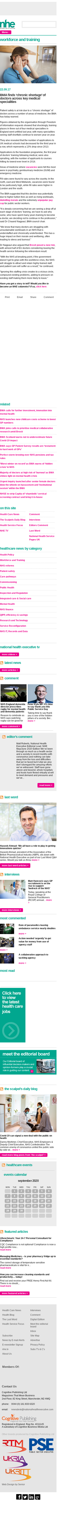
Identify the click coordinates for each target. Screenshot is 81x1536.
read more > (45, 785)
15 (14, 1201)
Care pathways (8, 576)
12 (42, 1196)
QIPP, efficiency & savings (14, 615)
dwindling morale (9, 200)
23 (21, 1205)
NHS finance (6, 609)
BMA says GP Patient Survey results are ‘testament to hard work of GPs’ (28, 448)
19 (42, 1201)
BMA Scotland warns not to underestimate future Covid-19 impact (26, 439)
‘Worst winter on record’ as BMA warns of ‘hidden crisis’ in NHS (26, 465)
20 (48, 1201)
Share (33, 297)
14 (7, 1201)
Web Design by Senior (13, 1484)
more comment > (11, 726)
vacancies (31, 167)
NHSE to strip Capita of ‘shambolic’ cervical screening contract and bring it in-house (23, 495)
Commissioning (8, 582)
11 (35, 1196)
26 (42, 1205)
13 (48, 1196)
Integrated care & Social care (15, 598)
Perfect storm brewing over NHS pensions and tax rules (27, 457)
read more (5, 1249)
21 (7, 1205)
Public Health (7, 587)
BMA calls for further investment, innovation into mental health (26, 412)
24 (28, 1205)
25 (35, 1205)
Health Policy (7, 554)
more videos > (9, 654)
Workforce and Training (12, 560)
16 (21, 1201)
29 (14, 1210)
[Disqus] (28, 351)
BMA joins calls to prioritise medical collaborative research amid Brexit (26, 430)
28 (7, 1210)
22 (14, 1205)
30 (21, 1210)
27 (48, 1205)
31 (7, 1191)
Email (20, 297)
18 (35, 1201)
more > (31, 721)
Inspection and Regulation (14, 593)
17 (28, 1201)
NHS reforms (7, 565)
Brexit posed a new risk (42, 245)
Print (7, 297)
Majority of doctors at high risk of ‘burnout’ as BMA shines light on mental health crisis (27, 474)
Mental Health (7, 604)
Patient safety (7, 571)
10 (28, 1196)
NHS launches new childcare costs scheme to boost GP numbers (28, 421)
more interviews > (11, 910)
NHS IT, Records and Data (14, 631)
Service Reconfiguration (13, 626)
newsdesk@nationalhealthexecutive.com (32, 1409)
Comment (49, 297)
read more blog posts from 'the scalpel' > (24, 1155)
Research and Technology (14, 620)
